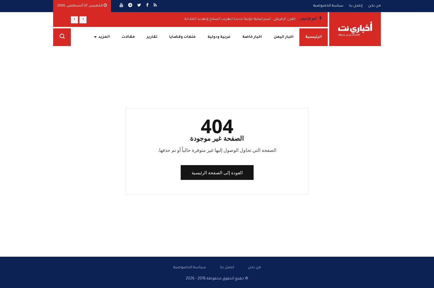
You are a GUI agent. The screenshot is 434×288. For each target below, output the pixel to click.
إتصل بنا (356, 6)
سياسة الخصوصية (328, 6)
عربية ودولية (219, 37)
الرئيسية (313, 37)
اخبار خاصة (252, 37)
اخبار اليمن (283, 37)
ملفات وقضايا (182, 37)
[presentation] (83, 19)
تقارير (152, 37)
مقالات (128, 37)
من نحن (374, 6)
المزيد (104, 37)
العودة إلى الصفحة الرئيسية (217, 172)
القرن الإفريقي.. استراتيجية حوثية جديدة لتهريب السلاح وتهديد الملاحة (240, 19)
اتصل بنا (227, 268)
